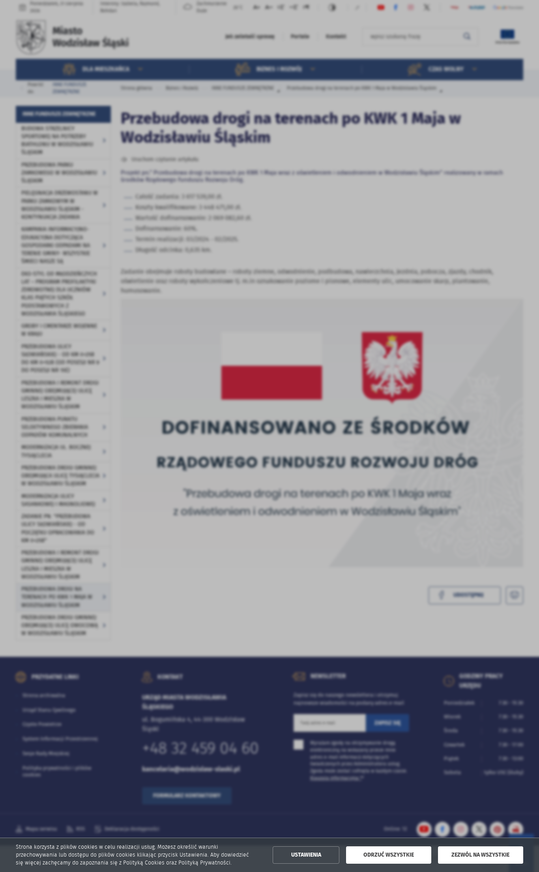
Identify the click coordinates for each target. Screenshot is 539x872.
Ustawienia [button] (306, 855)
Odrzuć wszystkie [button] (388, 855)
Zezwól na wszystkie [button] (480, 855)
